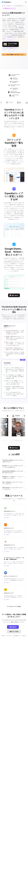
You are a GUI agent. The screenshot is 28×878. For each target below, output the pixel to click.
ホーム (3, 5)
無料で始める (15, 295)
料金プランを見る (14, 631)
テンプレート (9, 5)
